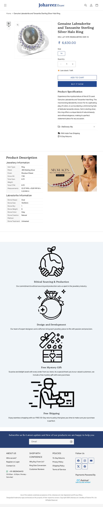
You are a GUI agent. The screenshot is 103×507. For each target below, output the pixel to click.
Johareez (54, 495)
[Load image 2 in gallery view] (9, 27)
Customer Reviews (36, 469)
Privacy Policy (58, 462)
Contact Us (10, 466)
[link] (51, 267)
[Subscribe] (71, 442)
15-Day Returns (59, 458)
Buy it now (77, 84)
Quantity (61, 59)
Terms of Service (59, 469)
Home (8, 13)
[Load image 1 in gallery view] (9, 24)
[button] (5, 5)
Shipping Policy (58, 466)
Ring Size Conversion (37, 465)
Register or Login (13, 462)
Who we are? (11, 458)
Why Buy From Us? (36, 462)
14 (61, 53)
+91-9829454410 (16, 471)
